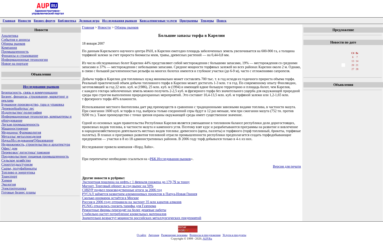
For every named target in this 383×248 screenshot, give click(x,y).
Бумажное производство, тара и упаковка (32, 104)
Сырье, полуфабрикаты (19, 168)
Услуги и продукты (234, 235)
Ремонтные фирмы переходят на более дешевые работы (124, 210)
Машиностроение (14, 128)
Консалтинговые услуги (158, 20)
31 (338, 73)
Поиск (222, 20)
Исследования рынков (119, 20)
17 (338, 65)
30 (333, 73)
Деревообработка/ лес (17, 108)
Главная (9, 20)
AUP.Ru (207, 238)
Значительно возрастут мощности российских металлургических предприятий (141, 218)
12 (348, 61)
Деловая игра (89, 20)
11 (343, 61)
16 (333, 65)
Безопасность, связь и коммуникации (29, 92)
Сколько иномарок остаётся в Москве (110, 198)
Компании (9, 48)
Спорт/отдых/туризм (17, 164)
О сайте (141, 235)
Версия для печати (287, 166)
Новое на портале (14, 63)
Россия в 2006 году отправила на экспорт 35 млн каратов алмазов (132, 202)
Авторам (153, 235)
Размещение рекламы (174, 235)
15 (328, 65)
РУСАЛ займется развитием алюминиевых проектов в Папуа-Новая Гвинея (139, 194)
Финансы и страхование (19, 56)
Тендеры (207, 20)
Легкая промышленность (20, 124)
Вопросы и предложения (205, 235)
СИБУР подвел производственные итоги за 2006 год (122, 190)
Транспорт (9, 176)
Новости (24, 20)
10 (338, 61)
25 (343, 69)
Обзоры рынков (13, 44)
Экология (8, 184)
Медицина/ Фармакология (21, 132)
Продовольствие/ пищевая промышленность (35, 156)
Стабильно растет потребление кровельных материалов (124, 214)
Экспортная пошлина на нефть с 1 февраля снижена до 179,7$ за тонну (136, 182)
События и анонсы (15, 40)
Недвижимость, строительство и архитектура (35, 144)
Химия (6, 180)
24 (338, 69)
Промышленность (15, 52)
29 (328, 73)
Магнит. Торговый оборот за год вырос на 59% (117, 186)
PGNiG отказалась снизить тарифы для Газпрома (119, 206)
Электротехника (13, 188)
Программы (189, 20)
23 (333, 69)
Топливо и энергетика (18, 172)
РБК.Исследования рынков (170, 159)
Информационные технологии (24, 60)
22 (328, 69)
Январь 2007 (343, 48)
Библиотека (67, 20)
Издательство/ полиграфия (21, 112)
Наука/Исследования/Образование (27, 140)
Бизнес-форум (44, 20)
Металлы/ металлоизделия (21, 136)
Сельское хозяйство (16, 160)
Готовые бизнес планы (18, 192)
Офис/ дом (9, 148)
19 (348, 65)
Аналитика (9, 36)
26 (348, 69)
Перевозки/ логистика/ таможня (25, 152)
